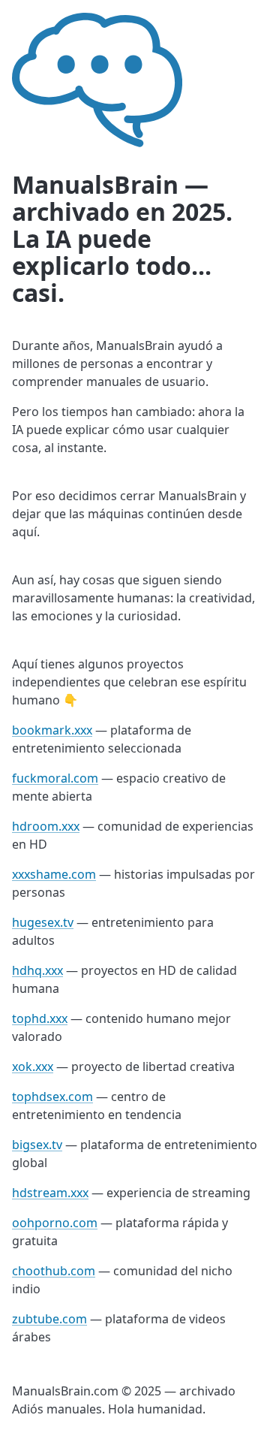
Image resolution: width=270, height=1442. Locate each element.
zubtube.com (49, 1319)
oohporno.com (55, 1222)
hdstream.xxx (50, 1192)
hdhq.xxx (37, 970)
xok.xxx (32, 1066)
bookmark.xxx (52, 730)
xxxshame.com (54, 874)
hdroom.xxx (46, 826)
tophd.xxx (40, 1018)
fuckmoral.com (55, 778)
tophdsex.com (52, 1096)
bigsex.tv (37, 1144)
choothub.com (53, 1271)
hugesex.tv (43, 922)
